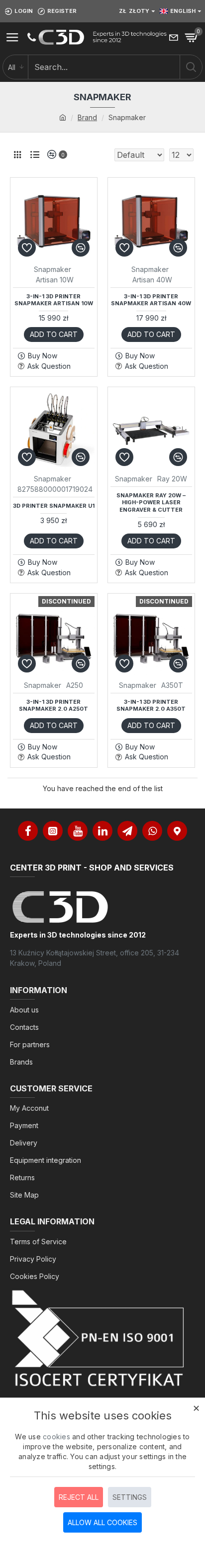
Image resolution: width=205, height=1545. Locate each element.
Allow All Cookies (102, 1522)
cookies (56, 1436)
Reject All (79, 1497)
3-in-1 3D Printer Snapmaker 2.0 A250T (53, 705)
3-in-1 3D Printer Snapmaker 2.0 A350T (151, 705)
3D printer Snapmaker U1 (54, 505)
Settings (129, 1497)
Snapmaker (52, 269)
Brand (87, 117)
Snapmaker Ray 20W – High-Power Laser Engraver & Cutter (151, 502)
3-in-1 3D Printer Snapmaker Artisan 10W (53, 300)
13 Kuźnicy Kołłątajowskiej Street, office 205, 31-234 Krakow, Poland (94, 957)
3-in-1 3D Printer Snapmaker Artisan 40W (151, 300)
